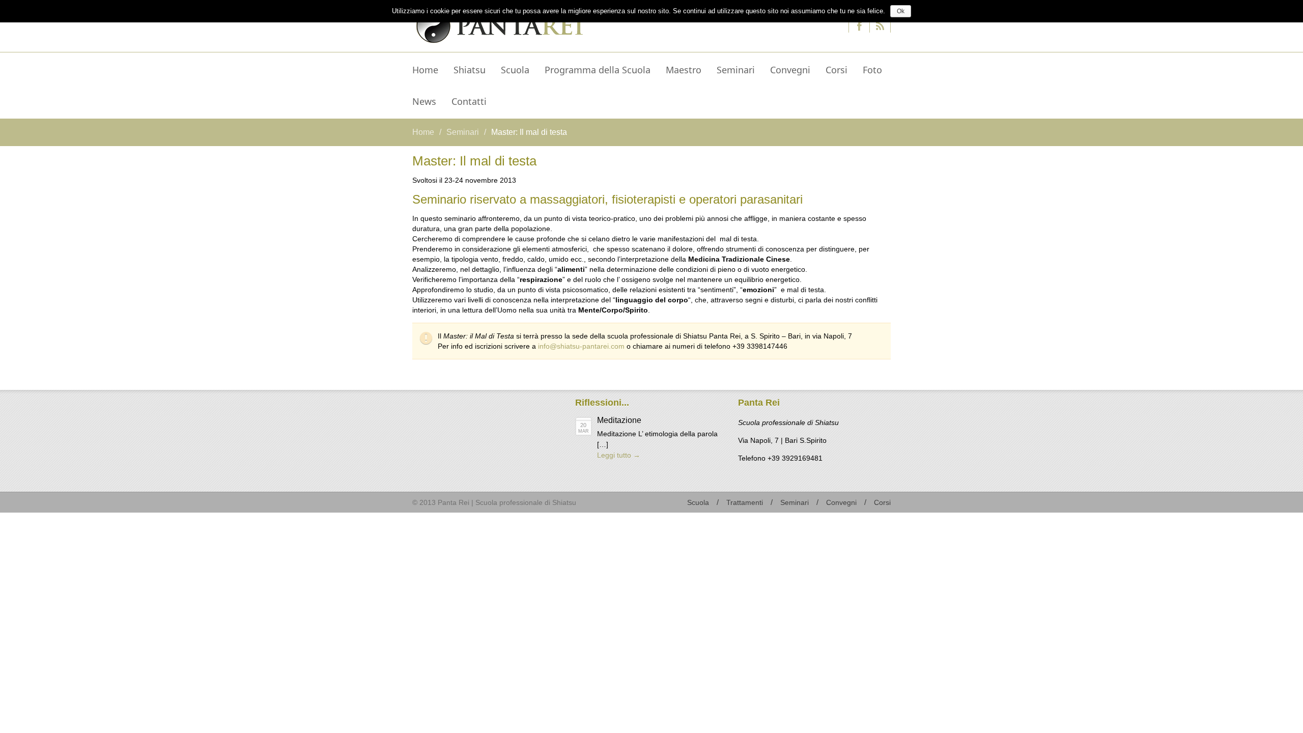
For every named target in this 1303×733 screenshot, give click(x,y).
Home (425, 70)
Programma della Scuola (597, 70)
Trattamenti (744, 502)
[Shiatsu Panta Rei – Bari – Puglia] (498, 25)
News (420, 103)
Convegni (790, 70)
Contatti (469, 101)
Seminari (736, 70)
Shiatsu (466, 71)
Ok (900, 11)
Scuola (515, 70)
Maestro (679, 71)
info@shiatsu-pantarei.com (581, 346)
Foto (872, 70)
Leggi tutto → (618, 455)
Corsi (836, 70)
